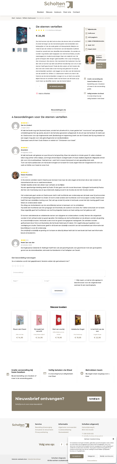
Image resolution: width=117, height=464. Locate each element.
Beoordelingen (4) (58, 110)
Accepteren (76, 456)
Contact (76, 12)
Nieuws (49, 12)
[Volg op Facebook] (62, 444)
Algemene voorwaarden (67, 427)
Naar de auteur (99, 65)
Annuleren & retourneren (44, 430)
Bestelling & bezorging (43, 427)
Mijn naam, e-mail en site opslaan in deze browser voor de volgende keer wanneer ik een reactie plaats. (88, 282)
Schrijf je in (94, 399)
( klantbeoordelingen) (54, 30)
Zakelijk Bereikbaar (34, 459)
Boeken (40, 12)
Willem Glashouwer (29, 18)
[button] (113, 439)
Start (13, 18)
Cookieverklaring (64, 430)
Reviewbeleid (63, 432)
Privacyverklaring (92, 460)
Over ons (67, 12)
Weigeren (91, 456)
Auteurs (57, 12)
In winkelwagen (56, 86)
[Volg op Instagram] (67, 444)
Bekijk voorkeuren (106, 456)
